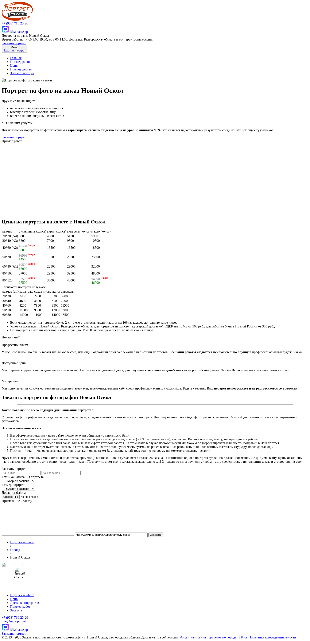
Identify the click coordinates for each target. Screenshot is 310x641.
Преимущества (21, 69)
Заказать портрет (14, 43)
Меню (14, 49)
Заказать (16, 610)
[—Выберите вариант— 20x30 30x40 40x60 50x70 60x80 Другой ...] (18, 488)
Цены (14, 65)
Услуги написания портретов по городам (209, 637)
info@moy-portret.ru (15, 621)
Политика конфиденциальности (273, 637)
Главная (16, 58)
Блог (244, 637)
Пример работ (20, 62)
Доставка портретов (24, 602)
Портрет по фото (22, 595)
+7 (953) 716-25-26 (15, 23)
